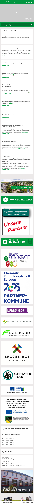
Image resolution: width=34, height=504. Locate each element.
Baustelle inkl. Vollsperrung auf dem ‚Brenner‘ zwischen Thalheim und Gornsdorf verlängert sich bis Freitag (16, 159)
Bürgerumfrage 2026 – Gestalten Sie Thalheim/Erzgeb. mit (12, 125)
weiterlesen (25, 132)
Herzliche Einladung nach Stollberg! (12, 63)
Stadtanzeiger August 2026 (9, 141)
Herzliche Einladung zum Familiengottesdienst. (15, 37)
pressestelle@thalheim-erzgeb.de (15, 465)
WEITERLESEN (5, 40)
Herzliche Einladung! (8, 115)
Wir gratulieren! (6, 86)
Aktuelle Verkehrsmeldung (10, 48)
